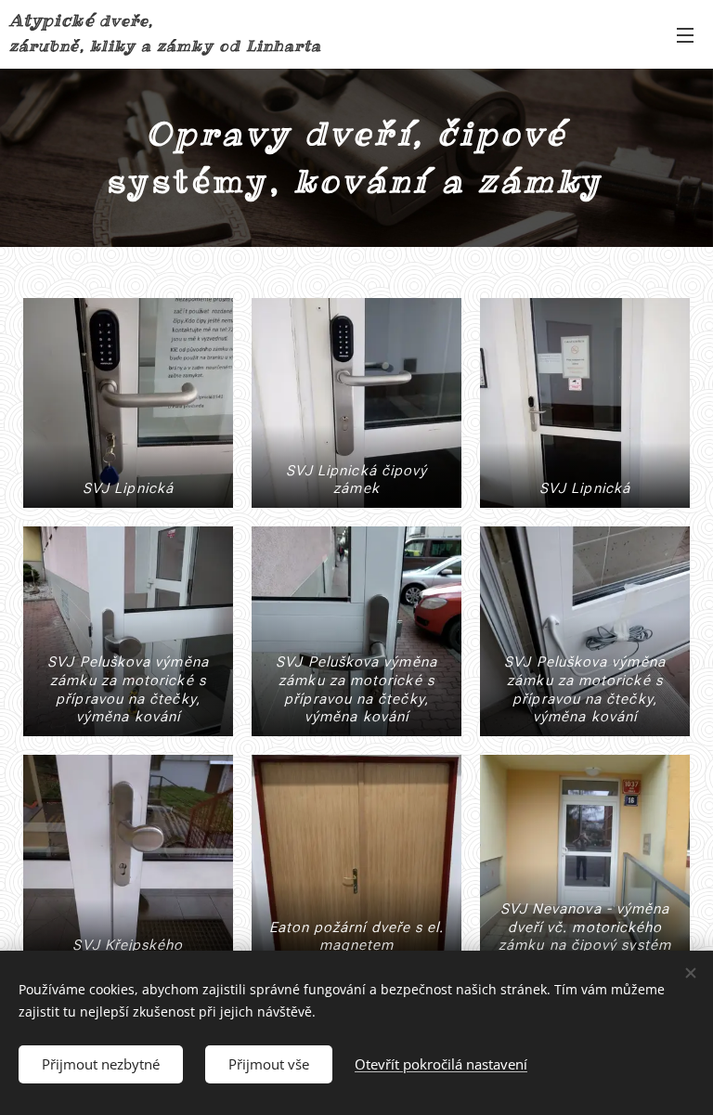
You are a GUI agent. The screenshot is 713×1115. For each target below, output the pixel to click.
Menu (685, 34)
